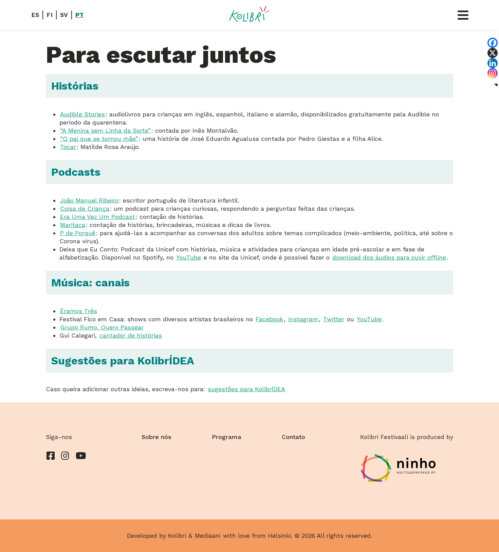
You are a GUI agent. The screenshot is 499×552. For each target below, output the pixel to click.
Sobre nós (156, 436)
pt (79, 14)
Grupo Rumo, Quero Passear (102, 327)
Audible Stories (82, 114)
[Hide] (496, 85)
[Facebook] (492, 43)
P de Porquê (77, 232)
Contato (293, 436)
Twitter (333, 319)
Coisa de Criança (84, 208)
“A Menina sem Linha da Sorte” (105, 130)
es (35, 14)
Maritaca (72, 224)
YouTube (188, 257)
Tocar (68, 146)
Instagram (303, 319)
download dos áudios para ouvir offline (389, 257)
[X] (492, 53)
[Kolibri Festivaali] (249, 14)
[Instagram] (492, 73)
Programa (226, 436)
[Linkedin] (492, 63)
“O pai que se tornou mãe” (99, 138)
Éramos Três (78, 311)
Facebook (269, 319)
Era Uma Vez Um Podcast (97, 216)
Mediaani (207, 535)
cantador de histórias (130, 335)
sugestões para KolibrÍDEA (246, 389)
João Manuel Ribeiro (89, 200)
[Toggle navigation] (463, 14)
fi (50, 14)
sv (64, 14)
